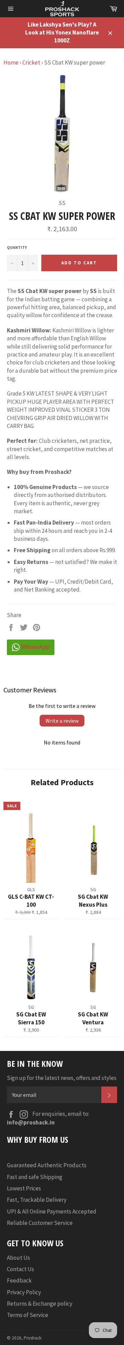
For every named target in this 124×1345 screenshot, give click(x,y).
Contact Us (20, 1269)
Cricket (31, 62)
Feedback (19, 1280)
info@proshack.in (31, 1122)
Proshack (33, 1338)
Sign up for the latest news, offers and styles (61, 1078)
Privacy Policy (24, 1292)
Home (11, 62)
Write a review (62, 720)
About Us (18, 1257)
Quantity (17, 247)
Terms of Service (27, 1315)
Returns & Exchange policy (39, 1303)
